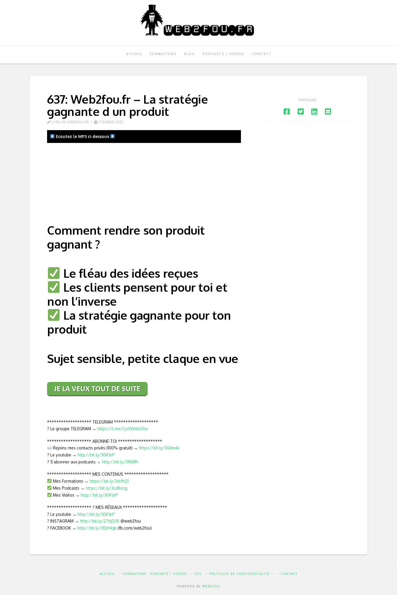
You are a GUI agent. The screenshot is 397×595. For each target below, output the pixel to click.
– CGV (196, 573)
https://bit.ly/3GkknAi (159, 447)
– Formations (132, 573)
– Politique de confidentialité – (239, 573)
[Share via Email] (328, 111)
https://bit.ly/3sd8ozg (106, 488)
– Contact (287, 573)
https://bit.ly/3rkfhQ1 (109, 481)
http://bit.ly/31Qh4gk (97, 527)
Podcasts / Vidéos (168, 573)
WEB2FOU (211, 586)
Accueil (107, 573)
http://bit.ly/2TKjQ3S (99, 520)
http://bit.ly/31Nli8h (120, 461)
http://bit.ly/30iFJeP (96, 454)
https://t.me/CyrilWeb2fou (122, 428)
